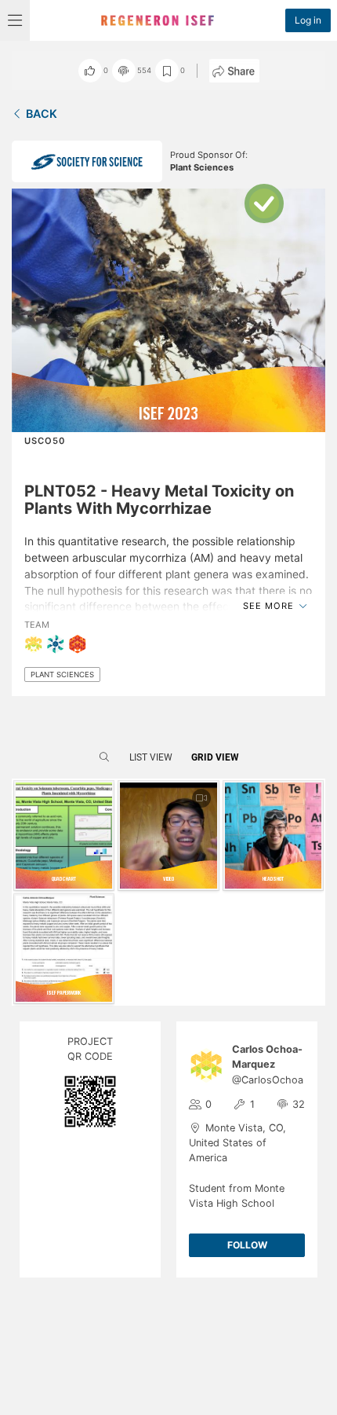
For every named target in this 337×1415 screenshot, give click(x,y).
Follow (247, 1245)
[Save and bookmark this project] (167, 70)
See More (270, 605)
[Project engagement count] (124, 70)
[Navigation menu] (15, 20)
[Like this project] (90, 70)
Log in (308, 20)
